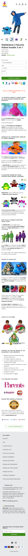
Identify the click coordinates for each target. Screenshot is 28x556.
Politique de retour (8, 471)
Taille (2, 65)
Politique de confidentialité (10, 464)
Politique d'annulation (8, 460)
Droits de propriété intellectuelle (11, 479)
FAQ (4, 442)
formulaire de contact (9, 489)
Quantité (3, 71)
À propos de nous (7, 446)
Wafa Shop (16, 551)
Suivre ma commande (8, 453)
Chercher (5, 438)
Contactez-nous (7, 449)
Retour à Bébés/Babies (15, 426)
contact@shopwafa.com (12, 500)
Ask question (4, 53)
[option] (7, 39)
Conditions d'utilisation (9, 475)
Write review (4, 51)
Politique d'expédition (8, 457)
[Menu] (25, 4)
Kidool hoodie (4, 60)
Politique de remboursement (10, 468)
